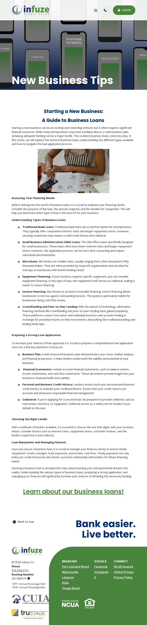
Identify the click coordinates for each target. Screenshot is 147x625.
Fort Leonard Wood (75, 567)
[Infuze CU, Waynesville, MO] (30, 10)
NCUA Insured (123, 567)
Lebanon (68, 577)
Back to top (26, 521)
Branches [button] (69, 561)
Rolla (65, 583)
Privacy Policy (123, 577)
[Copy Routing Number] (28, 578)
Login (126, 10)
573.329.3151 (20, 570)
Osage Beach (71, 588)
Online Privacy (124, 572)
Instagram (101, 572)
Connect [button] (121, 561)
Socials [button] (100, 561)
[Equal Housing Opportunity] (89, 603)
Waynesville (70, 572)
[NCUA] (70, 603)
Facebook (101, 567)
